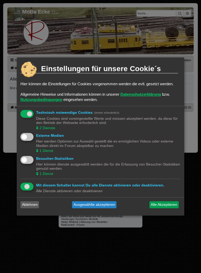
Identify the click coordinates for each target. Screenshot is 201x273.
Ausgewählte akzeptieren (94, 205)
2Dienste (47, 128)
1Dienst (46, 151)
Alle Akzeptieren (164, 205)
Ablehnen (30, 205)
